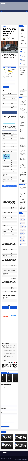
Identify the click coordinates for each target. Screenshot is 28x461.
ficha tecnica (21, 226)
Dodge (24, 223)
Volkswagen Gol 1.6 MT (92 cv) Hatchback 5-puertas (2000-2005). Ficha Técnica (23, 203)
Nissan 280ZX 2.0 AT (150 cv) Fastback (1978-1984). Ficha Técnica (23, 142)
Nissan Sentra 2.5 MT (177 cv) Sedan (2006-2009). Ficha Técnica (23, 134)
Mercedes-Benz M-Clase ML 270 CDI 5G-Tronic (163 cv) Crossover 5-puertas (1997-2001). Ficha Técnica (23, 164)
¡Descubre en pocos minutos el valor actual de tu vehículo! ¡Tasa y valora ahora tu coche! (10, 350)
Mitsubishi (21, 233)
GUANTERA (4, 453)
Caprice (21, 219)
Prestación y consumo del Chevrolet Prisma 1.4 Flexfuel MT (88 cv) (9, 357)
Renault (21, 59)
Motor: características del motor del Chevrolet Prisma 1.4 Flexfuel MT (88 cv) (9, 353)
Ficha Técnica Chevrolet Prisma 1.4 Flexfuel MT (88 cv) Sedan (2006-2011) (9, 346)
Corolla (23, 222)
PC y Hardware (22, 94)
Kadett (23, 230)
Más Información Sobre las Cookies (19, 459)
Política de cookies (25, 459)
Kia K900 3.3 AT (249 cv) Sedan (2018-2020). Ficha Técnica (22, 65)
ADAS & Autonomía (22, 70)
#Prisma (11, 39)
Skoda (24, 240)
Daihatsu (21, 223)
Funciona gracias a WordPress (4, 458)
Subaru (21, 241)
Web (1, 412)
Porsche (21, 237)
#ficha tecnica (7, 39)
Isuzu (20, 230)
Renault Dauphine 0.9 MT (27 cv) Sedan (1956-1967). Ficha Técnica (23, 126)
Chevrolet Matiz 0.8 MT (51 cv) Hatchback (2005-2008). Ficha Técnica (23, 172)
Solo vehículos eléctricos (6, 359)
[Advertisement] (14, 18)
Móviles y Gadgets (22, 87)
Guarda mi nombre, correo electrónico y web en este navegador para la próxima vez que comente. (8, 418)
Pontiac (24, 236)
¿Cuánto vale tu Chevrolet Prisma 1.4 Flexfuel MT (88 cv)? (10, 349)
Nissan (21, 51)
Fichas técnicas (22, 77)
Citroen (21, 222)
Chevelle (24, 219)
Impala (24, 229)
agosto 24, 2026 (4, 438)
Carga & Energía (22, 72)
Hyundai (21, 229)
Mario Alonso (8, 37)
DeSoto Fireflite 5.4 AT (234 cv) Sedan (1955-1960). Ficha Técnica (23, 168)
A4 (20, 216)
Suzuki (23, 241)
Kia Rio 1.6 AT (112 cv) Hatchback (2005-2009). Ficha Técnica (23, 57)
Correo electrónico (3, 408)
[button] (25, 11)
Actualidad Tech (22, 68)
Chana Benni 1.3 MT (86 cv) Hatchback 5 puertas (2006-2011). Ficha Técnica (23, 193)
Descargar (5, 360)
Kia (20, 55)
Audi (24, 216)
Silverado (21, 240)
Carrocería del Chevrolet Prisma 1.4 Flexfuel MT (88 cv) (9, 352)
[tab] (21, 49)
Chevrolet (4, 26)
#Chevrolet (12, 38)
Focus (25, 226)
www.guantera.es (23, 45)
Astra (22, 216)
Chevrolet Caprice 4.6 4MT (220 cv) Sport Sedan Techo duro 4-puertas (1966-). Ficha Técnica (23, 122)
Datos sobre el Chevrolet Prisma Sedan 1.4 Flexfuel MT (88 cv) (9, 347)
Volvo (20, 244)
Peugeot (21, 236)
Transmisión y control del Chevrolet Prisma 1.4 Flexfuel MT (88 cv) (10, 355)
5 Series (24, 215)
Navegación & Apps (22, 89)
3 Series (21, 215)
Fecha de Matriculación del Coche (7, 76)
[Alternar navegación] (13, 11)
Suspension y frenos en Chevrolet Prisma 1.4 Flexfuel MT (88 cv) (10, 358)
